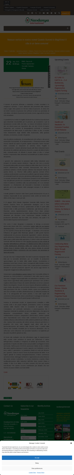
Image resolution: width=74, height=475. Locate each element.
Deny (37, 463)
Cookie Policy (32, 472)
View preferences (37, 468)
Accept (37, 458)
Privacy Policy (40, 472)
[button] (71, 443)
